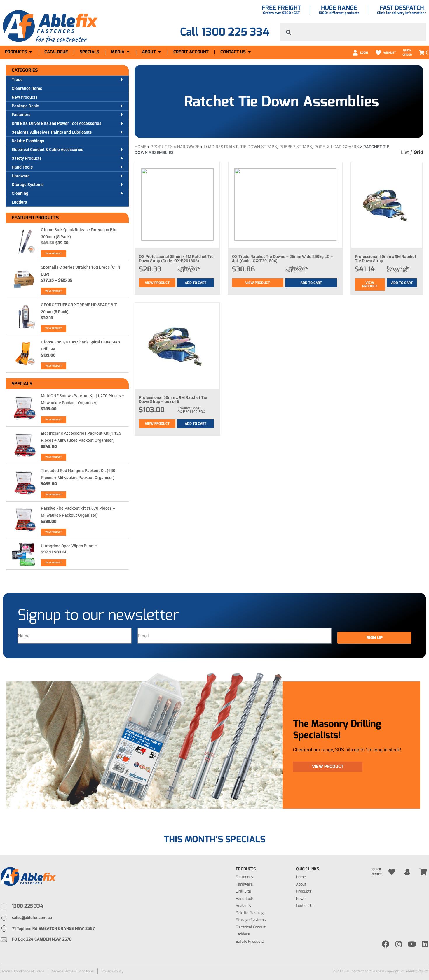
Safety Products (26, 158)
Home (140, 146)
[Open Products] (30, 52)
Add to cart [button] (195, 282)
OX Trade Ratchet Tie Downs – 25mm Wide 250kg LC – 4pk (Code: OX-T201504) (282, 258)
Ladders (19, 202)
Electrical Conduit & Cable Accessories (47, 149)
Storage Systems (27, 184)
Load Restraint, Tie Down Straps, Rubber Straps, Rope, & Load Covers (281, 146)
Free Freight (281, 8)
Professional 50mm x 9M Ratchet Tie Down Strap (385, 258)
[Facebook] (385, 944)
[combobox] (353, 32)
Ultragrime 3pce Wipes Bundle (69, 546)
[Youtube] (412, 944)
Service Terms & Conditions (73, 971)
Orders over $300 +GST (281, 12)
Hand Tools (22, 167)
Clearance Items (27, 88)
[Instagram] (398, 944)
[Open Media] (128, 52)
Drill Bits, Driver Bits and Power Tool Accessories (56, 123)
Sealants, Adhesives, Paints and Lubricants (52, 132)
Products (162, 146)
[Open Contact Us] (249, 52)
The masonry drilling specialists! (337, 729)
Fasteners (21, 114)
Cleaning (20, 193)
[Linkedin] (425, 944)
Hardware (21, 175)
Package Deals (25, 106)
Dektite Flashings (28, 141)
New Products (24, 97)
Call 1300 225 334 (224, 32)
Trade (17, 79)
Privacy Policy (112, 971)
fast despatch (402, 8)
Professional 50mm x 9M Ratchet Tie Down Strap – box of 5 (173, 399)
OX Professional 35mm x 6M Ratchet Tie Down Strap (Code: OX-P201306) (176, 258)
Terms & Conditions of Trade (22, 971)
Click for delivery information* (401, 12)
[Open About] (159, 52)
